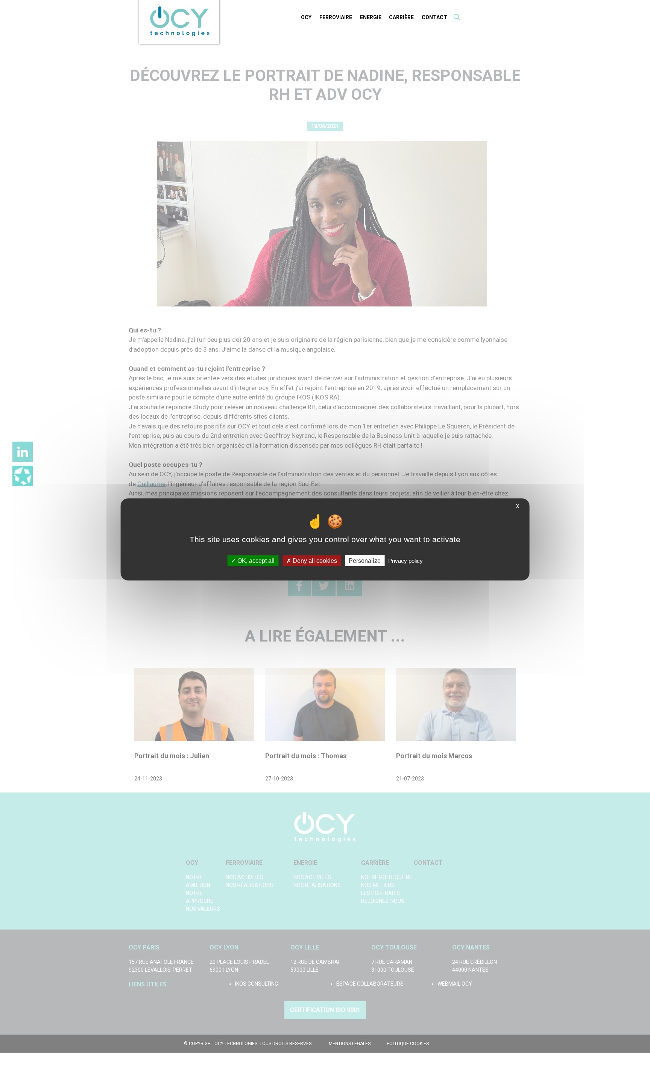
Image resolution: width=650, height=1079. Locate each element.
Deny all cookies (314, 561)
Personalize (365, 561)
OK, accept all (255, 561)
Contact (434, 17)
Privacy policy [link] (405, 561)
